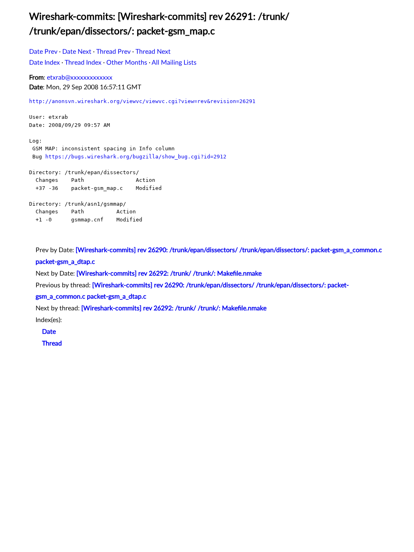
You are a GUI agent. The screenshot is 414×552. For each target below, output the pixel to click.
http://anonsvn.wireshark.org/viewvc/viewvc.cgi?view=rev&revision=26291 (142, 101)
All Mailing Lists (174, 62)
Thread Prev (113, 51)
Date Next (76, 51)
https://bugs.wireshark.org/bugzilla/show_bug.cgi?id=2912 (135, 157)
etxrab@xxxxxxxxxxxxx (79, 77)
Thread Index (83, 62)
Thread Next (153, 51)
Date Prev (43, 51)
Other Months (126, 62)
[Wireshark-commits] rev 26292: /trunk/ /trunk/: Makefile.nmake (169, 273)
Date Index (44, 62)
